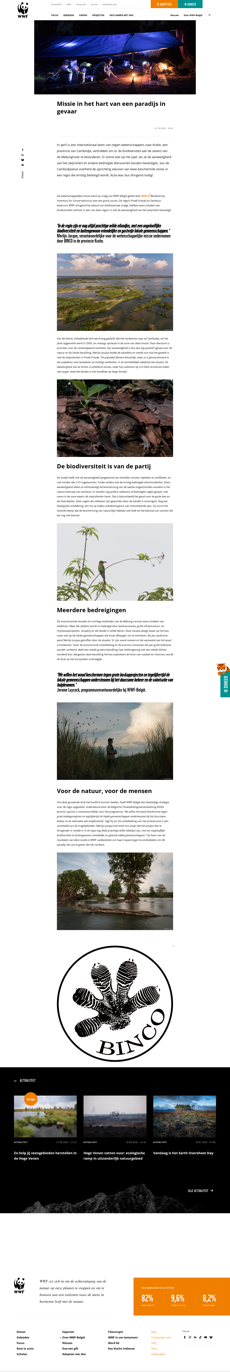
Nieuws (174, 15)
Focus (20, 1343)
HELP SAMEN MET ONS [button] (121, 15)
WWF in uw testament (123, 1337)
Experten (56, 4)
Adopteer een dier (74, 1354)
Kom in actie (25, 1348)
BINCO (146, 196)
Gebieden (23, 1337)
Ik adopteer (164, 4)
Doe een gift (70, 1348)
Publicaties (158, 1354)
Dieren (21, 1332)
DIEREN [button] (83, 15)
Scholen (81, 4)
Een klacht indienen (121, 1348)
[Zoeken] (209, 14)
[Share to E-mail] (22, 164)
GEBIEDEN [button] (68, 15)
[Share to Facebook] (22, 149)
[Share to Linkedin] (22, 154)
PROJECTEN (98, 15)
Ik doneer (190, 4)
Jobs (154, 1332)
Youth (94, 4)
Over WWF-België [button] (193, 15)
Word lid (113, 1343)
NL (209, 4)
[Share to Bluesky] (22, 159)
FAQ (153, 1343)
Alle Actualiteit (198, 1190)
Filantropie (115, 1332)
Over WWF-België (73, 1337)
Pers (68, 4)
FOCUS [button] (54, 15)
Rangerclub (110, 4)
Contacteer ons (161, 1337)
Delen (22, 174)
